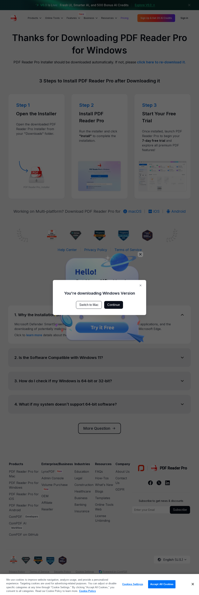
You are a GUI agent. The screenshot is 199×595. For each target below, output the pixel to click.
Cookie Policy (87, 591)
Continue (113, 304)
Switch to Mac (89, 304)
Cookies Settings (132, 584)
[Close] (193, 584)
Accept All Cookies (161, 584)
